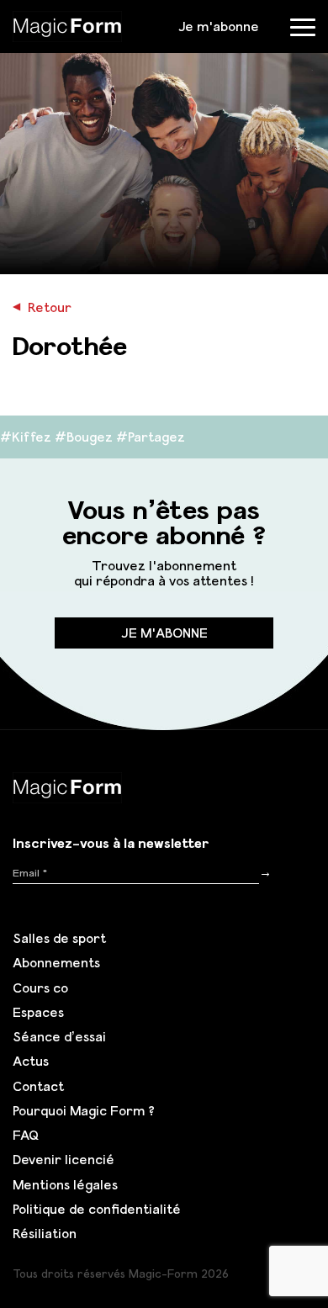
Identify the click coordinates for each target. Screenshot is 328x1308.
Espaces (38, 1011)
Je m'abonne (218, 26)
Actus (31, 1060)
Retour (42, 307)
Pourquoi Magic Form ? (84, 1110)
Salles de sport (59, 937)
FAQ (26, 1134)
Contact (38, 1086)
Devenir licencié (63, 1159)
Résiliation (45, 1233)
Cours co (40, 987)
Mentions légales (65, 1184)
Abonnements (56, 962)
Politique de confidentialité (97, 1208)
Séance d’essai (59, 1036)
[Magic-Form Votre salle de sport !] (67, 24)
